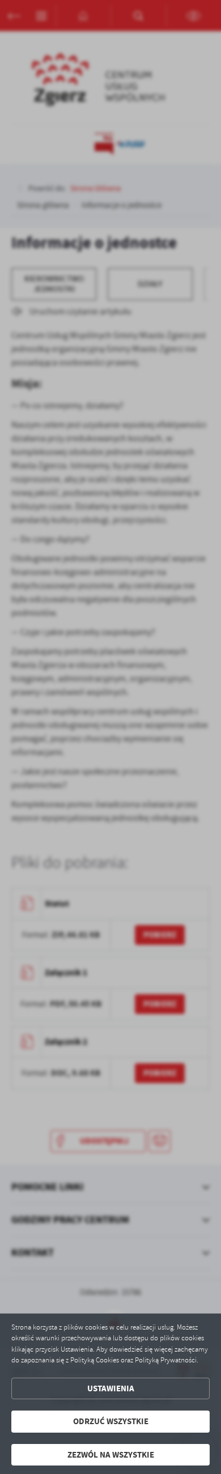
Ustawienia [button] (110, 1388)
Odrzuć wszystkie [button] (110, 1421)
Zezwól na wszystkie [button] (110, 1454)
